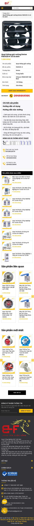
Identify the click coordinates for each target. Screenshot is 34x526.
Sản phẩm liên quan (12, 266)
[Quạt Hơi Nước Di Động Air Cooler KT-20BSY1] (6, 235)
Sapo (21, 523)
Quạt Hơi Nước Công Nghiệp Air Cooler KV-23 (21, 199)
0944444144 (22, 95)
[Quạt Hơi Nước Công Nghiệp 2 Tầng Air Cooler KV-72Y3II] (6, 257)
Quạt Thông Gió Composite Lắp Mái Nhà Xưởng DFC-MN (25, 378)
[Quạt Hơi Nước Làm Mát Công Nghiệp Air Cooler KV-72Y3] (6, 191)
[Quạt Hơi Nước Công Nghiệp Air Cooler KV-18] (6, 213)
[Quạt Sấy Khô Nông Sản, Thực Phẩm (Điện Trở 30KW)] (8, 304)
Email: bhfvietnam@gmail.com (13, 511)
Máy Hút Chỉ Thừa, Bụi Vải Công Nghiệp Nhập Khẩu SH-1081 (25, 288)
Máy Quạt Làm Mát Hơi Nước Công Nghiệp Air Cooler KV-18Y (21, 178)
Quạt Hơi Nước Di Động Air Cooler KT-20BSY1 (20, 232)
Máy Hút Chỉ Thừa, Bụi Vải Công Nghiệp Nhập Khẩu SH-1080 (25, 314)
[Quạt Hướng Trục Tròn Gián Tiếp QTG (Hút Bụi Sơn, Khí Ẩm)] (8, 341)
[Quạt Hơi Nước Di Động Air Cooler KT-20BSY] (6, 246)
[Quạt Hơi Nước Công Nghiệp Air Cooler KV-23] (6, 202)
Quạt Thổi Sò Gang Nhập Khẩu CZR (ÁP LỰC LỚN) (8, 287)
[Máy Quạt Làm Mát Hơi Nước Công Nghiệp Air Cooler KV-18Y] (6, 180)
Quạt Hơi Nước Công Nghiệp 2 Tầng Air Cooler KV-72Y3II (21, 254)
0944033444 (11, 164)
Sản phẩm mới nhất (12, 330)
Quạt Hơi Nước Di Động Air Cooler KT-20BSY (20, 243)
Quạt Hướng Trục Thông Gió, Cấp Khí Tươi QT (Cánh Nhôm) (25, 351)
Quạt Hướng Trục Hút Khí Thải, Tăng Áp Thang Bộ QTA (8, 377)
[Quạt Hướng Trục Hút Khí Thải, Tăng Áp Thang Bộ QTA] (8, 367)
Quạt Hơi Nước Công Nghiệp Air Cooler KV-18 (21, 210)
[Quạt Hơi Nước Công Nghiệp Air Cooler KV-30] (6, 224)
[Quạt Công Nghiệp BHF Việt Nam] (8, 3)
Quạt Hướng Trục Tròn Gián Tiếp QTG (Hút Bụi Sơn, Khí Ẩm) (8, 351)
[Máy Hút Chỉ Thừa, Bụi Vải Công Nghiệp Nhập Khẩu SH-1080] (25, 304)
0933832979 (10, 151)
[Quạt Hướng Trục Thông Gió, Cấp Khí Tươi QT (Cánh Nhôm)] (25, 341)
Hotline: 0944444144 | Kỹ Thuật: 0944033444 (18, 508)
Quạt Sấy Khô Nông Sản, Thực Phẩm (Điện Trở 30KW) (7, 314)
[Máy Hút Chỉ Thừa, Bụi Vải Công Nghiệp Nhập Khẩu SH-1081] (25, 277)
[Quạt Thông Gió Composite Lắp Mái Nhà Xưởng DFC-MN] (25, 367)
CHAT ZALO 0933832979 (17, 91)
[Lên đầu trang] (31, 366)
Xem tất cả (17, 392)
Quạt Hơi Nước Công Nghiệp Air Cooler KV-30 (21, 221)
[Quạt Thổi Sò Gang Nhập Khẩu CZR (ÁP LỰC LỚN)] (8, 277)
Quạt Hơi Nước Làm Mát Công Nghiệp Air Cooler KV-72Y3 (21, 188)
